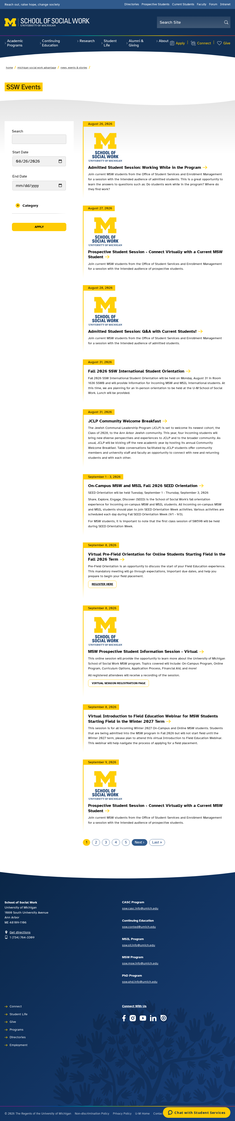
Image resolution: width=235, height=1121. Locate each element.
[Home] (47, 22)
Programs (16, 1029)
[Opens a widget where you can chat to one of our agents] (196, 1113)
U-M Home (142, 1113)
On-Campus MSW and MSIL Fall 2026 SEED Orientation (142, 485)
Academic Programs (15, 43)
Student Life (110, 43)
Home (9, 67)
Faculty (201, 4)
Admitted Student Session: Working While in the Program (144, 167)
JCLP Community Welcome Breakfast (124, 421)
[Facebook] (124, 1019)
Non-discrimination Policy (92, 1113)
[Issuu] (163, 1019)
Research (87, 41)
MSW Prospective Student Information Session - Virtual (143, 651)
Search (17, 131)
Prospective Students (155, 4)
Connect (204, 43)
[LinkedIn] (153, 1019)
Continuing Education (51, 43)
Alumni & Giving (136, 43)
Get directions (20, 932)
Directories (131, 4)
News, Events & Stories (74, 67)
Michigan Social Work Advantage (36, 67)
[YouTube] (143, 1019)
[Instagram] (132, 1019)
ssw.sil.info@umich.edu (138, 945)
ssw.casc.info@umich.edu (140, 908)
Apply (180, 43)
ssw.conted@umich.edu (139, 927)
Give (226, 43)
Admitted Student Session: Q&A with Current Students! (142, 331)
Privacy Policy (122, 1113)
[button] (39, 205)
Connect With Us (134, 1006)
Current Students (183, 4)
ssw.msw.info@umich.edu (140, 963)
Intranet (225, 4)
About (163, 41)
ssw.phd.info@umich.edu (139, 982)
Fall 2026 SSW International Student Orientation (136, 371)
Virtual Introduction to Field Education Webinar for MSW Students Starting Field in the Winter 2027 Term (153, 719)
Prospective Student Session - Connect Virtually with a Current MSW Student (155, 254)
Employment (19, 1045)
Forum (213, 4)
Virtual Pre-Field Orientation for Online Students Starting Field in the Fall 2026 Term (156, 557)
